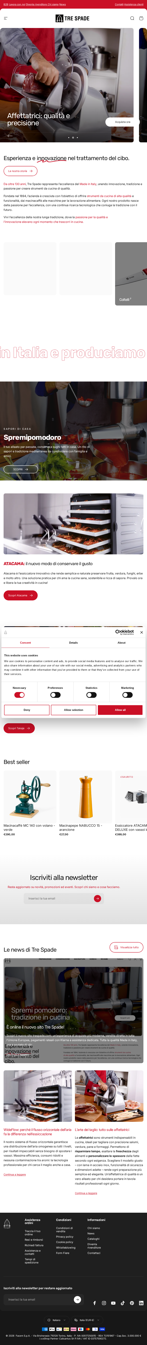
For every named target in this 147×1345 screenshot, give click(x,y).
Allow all (120, 709)
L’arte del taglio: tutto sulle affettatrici (102, 1130)
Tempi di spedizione (31, 1261)
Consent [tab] (25, 642)
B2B (6, 4)
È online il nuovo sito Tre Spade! (35, 1027)
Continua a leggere (17, 1054)
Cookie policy (64, 1242)
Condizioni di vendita (64, 1229)
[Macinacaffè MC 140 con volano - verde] (30, 797)
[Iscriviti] (97, 898)
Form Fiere (62, 1253)
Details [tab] (73, 642)
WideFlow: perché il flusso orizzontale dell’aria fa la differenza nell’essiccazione (38, 1132)
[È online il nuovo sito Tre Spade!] (73, 1010)
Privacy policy (64, 1236)
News (90, 1233)
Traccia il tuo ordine (33, 1233)
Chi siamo (53, 4)
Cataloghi (93, 1238)
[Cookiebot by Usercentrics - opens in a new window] (118, 632)
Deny (27, 709)
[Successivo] (137, 136)
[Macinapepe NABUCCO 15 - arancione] (85, 797)
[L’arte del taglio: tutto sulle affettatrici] (109, 1096)
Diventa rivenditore (37, 4)
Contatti (119, 4)
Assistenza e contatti (33, 1252)
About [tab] (121, 642)
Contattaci (93, 1253)
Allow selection (73, 709)
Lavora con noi (17, 4)
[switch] (55, 695)
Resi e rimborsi (34, 1239)
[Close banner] (141, 632)
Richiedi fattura (34, 1245)
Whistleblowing (65, 1247)
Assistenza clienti (133, 4)
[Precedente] (10, 136)
